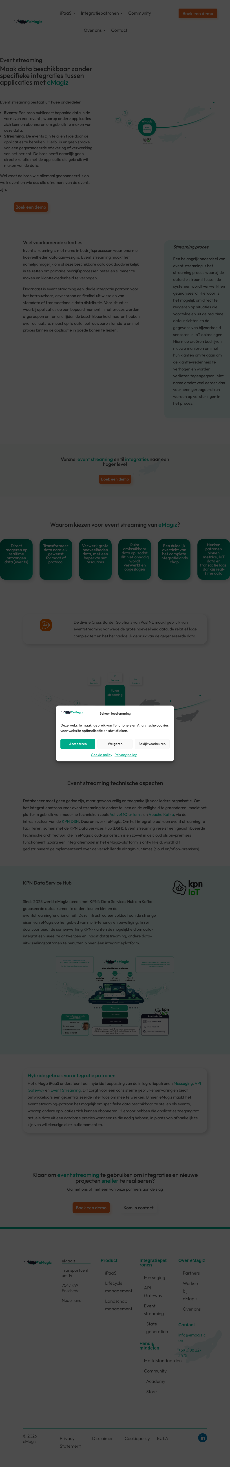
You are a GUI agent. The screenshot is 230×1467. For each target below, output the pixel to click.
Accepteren (78, 744)
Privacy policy (126, 754)
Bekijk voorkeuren (152, 744)
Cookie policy (101, 754)
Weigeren (115, 744)
